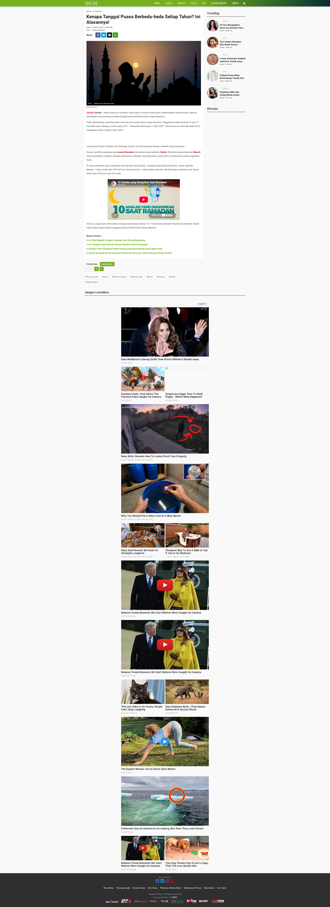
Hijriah (163, 152)
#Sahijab (171, 276)
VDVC (174, 897)
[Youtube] (172, 881)
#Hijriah (105, 276)
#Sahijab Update (91, 282)
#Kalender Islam (136, 276)
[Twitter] (162, 881)
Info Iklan (152, 888)
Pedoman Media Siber (171, 888)
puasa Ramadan (126, 152)
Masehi (197, 152)
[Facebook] (157, 881)
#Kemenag (161, 276)
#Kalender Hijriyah (119, 276)
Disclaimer (209, 888)
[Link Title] (92, 3)
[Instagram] (167, 881)
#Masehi (149, 276)
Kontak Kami (139, 888)
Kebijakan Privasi (192, 888)
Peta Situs (109, 888)
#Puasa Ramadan (91, 276)
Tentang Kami (123, 888)
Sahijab (90, 112)
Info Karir (221, 888)
